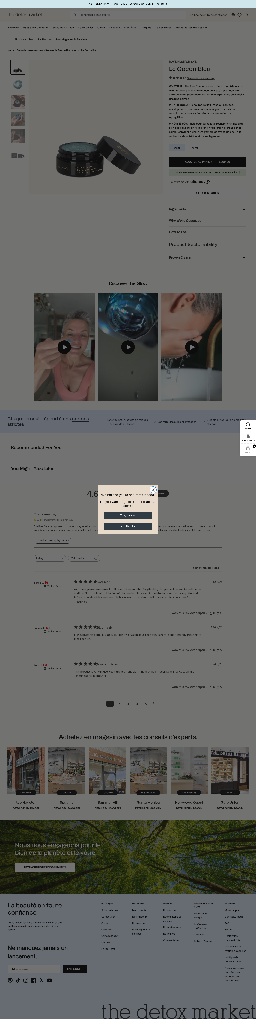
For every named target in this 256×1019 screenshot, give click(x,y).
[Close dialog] (153, 490)
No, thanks (128, 526)
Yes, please (128, 515)
